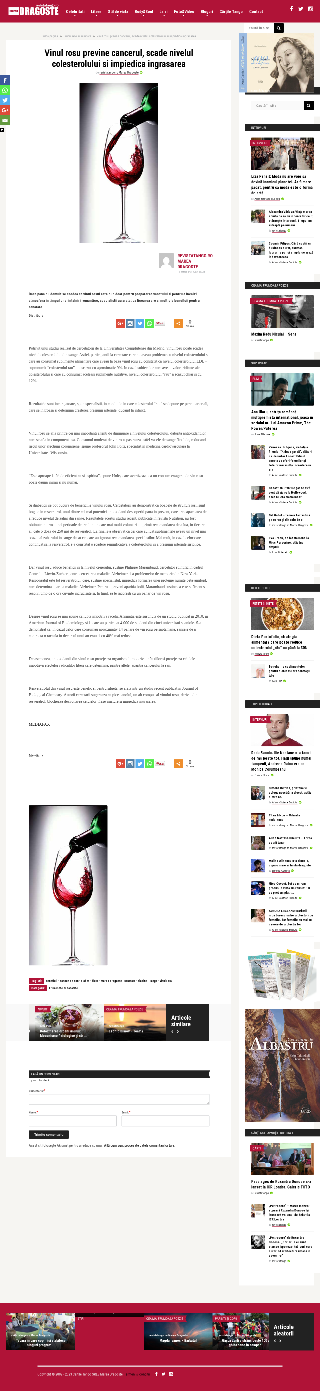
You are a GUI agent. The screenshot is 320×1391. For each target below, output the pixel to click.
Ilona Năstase (262, 434)
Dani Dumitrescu (228, 1335)
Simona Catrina (281, 870)
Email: (126, 1112)
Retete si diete (263, 603)
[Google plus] (120, 323)
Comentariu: (37, 1090)
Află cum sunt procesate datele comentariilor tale (139, 1145)
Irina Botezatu (280, 552)
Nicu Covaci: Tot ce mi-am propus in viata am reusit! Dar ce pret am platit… (289, 888)
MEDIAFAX (39, 724)
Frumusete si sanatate (77, 36)
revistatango (110, 1026)
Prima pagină (50, 36)
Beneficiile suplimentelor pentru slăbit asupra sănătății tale (289, 671)
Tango (153, 981)
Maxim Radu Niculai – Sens (273, 334)
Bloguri (207, 11)
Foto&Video (184, 11)
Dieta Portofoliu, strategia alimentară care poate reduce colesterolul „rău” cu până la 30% (279, 642)
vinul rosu (166, 981)
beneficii (51, 981)
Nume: (33, 1112)
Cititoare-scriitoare (230, 1318)
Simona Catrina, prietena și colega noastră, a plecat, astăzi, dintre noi (291, 792)
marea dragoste (111, 981)
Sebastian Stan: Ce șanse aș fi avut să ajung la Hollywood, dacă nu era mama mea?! (289, 492)
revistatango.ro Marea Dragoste (119, 72)
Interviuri (259, 143)
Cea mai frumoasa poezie (118, 1009)
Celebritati (75, 11)
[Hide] (2, 130)
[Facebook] (5, 80)
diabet (85, 981)
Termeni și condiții (137, 1374)
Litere (96, 11)
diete (95, 981)
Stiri (12, 1318)
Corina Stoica (262, 775)
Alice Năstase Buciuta (267, 199)
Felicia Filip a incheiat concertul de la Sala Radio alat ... (178, 1342)
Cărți (256, 1148)
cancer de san (69, 981)
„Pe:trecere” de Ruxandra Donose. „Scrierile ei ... (109, 1342)
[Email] (5, 120)
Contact (256, 11)
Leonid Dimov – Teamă (119, 1031)
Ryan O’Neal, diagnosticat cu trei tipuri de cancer (41, 1342)
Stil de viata (118, 11)
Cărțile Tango (231, 11)
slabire (142, 981)
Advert (36, 1009)
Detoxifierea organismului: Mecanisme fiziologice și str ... (57, 1033)
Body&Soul (144, 11)
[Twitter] (140, 323)
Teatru (151, 1318)
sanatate (130, 981)
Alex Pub (39, 1026)
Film (255, 379)
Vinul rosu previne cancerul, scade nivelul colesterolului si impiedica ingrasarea (146, 36)
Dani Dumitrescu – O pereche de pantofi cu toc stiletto (247, 1342)
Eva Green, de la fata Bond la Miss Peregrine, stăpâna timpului (289, 542)
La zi (164, 11)
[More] (178, 323)
